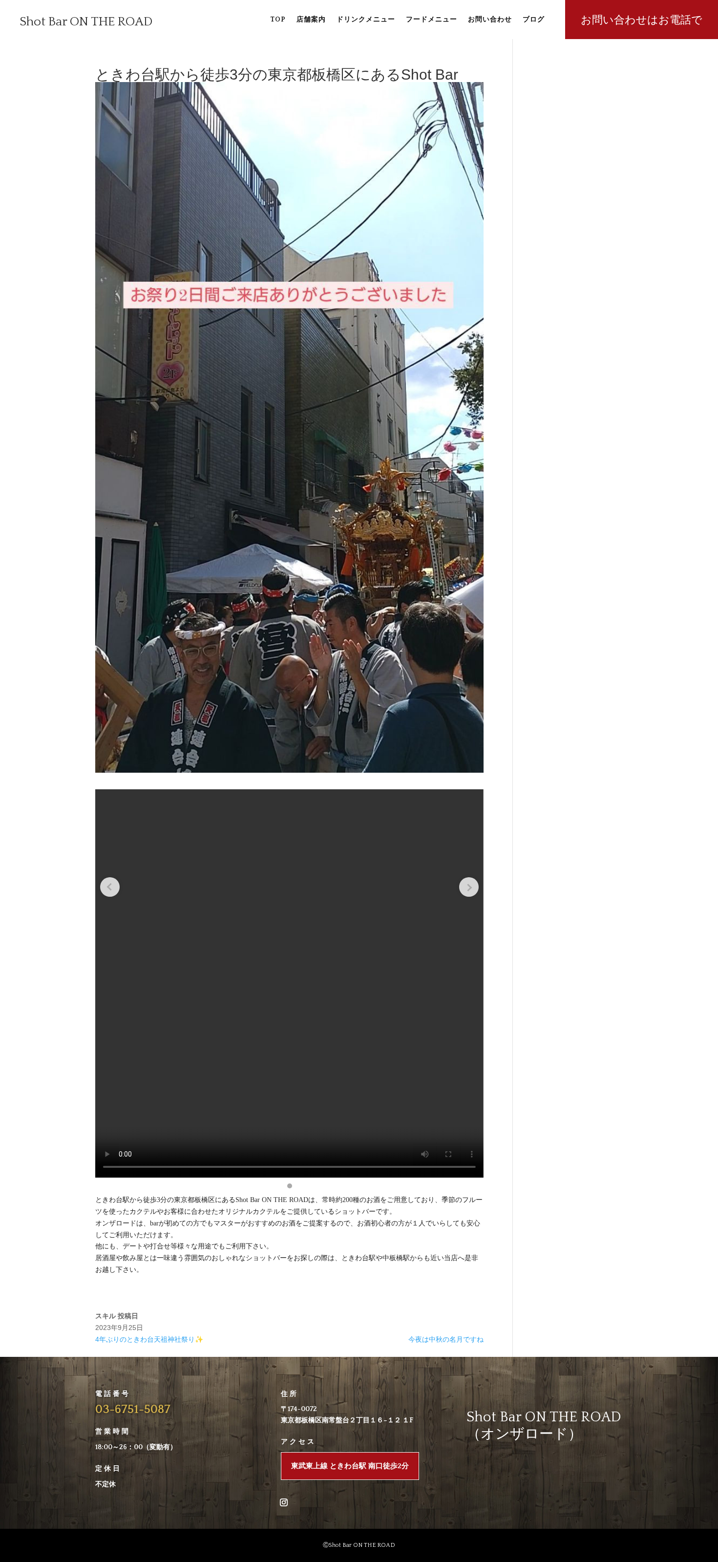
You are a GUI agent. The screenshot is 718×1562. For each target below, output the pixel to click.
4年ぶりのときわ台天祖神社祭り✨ (149, 1339)
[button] (289, 1185)
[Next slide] (469, 887)
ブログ (534, 19)
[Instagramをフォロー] (284, 1502)
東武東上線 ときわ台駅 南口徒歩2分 (350, 1466)
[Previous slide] (110, 887)
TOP (278, 19)
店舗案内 (311, 19)
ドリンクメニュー (366, 19)
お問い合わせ (490, 19)
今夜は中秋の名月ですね (446, 1339)
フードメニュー (431, 19)
